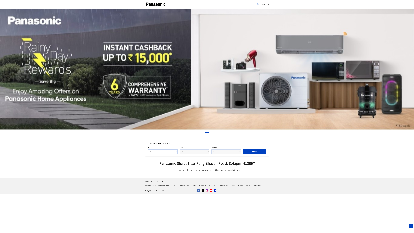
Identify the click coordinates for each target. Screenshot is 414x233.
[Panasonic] (155, 4)
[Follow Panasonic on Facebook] (198, 190)
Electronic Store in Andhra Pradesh (157, 185)
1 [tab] (205, 132)
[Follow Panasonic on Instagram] (207, 190)
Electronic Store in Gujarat (241, 185)
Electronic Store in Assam (181, 185)
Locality (214, 147)
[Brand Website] (215, 190)
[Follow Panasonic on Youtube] (211, 190)
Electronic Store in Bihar (201, 185)
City (181, 147)
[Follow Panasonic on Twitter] (202, 190)
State (150, 147)
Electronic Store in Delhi (221, 185)
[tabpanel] (207, 69)
